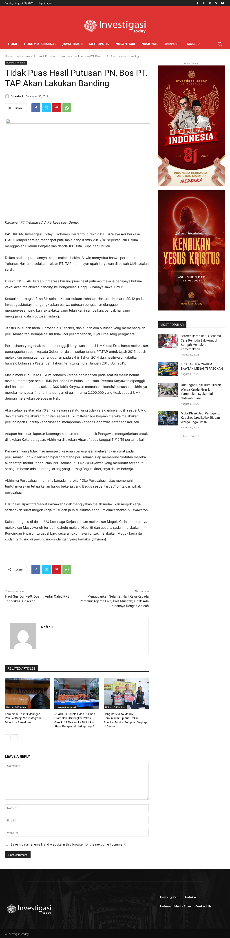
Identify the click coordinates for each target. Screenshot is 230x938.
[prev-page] (8, 737)
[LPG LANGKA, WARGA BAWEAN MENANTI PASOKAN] (168, 369)
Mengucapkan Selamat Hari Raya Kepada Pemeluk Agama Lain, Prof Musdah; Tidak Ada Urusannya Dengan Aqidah (114, 601)
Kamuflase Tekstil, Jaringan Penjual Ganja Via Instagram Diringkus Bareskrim (23, 718)
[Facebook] (197, 3)
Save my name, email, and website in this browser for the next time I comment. (68, 844)
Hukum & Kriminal (44, 56)
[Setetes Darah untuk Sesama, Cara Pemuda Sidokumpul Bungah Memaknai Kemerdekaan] (168, 341)
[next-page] (15, 737)
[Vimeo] (216, 3)
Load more (190, 436)
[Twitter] (210, 3)
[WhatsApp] (66, 107)
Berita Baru (22, 56)
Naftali (18, 96)
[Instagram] (203, 3)
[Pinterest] (56, 107)
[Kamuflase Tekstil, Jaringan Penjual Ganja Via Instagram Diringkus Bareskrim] (27, 693)
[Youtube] (222, 3)
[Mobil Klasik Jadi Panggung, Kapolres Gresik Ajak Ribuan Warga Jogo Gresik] (168, 418)
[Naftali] (8, 96)
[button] (219, 43)
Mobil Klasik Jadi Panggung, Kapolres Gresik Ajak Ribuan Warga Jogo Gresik (200, 418)
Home (9, 56)
